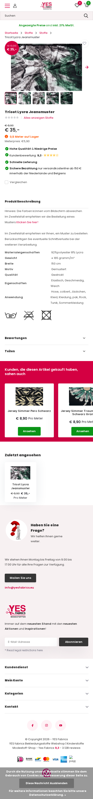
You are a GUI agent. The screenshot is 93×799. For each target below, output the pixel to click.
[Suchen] (86, 16)
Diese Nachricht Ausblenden (46, 783)
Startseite (11, 33)
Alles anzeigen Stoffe (38, 118)
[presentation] (6, 67)
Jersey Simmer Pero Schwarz (29, 411)
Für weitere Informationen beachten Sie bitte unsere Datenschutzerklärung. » (47, 793)
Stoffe (29, 33)
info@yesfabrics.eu (19, 588)
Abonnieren (73, 642)
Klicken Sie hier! (27, 222)
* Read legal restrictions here (24, 650)
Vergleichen (18, 182)
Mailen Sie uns (20, 578)
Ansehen (29, 431)
